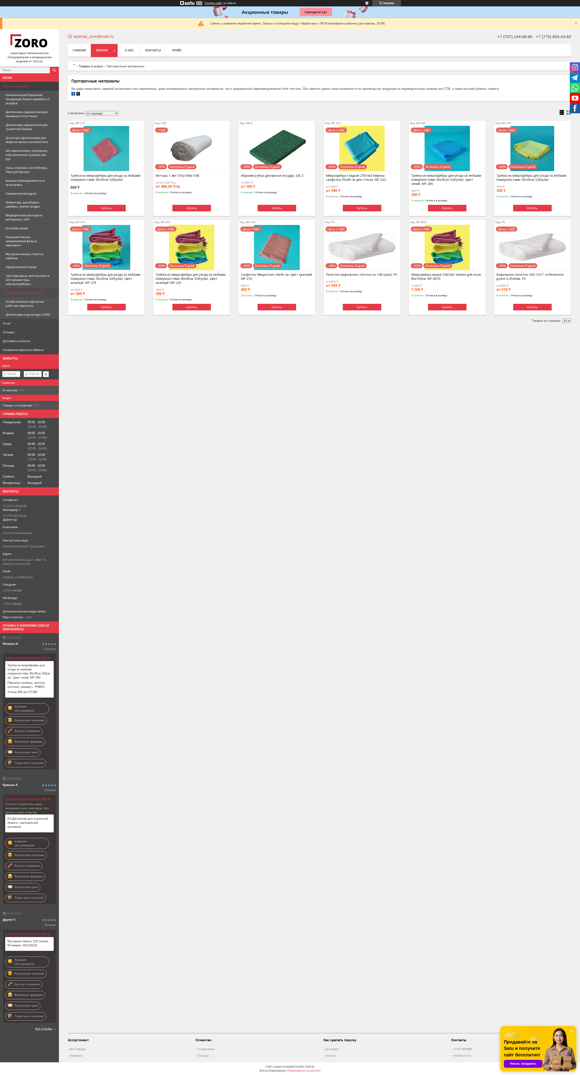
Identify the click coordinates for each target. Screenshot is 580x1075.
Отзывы (8, 332)
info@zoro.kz (462, 1055)
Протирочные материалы (24, 293)
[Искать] (54, 70)
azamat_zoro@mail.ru (18, 577)
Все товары (78, 1049)
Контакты (153, 50)
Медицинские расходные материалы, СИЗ (24, 217)
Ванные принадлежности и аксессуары (25, 183)
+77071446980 (462, 1049)
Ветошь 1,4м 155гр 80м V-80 (177, 176)
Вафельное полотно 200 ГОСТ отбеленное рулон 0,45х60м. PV (530, 277)
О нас (7, 323)
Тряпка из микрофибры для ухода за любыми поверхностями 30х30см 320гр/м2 (105, 178)
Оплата (330, 1055)
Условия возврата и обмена (23, 350)
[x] (78, 94)
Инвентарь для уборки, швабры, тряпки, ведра (23, 204)
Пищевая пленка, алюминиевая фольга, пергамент (22, 241)
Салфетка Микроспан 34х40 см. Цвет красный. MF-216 (276, 277)
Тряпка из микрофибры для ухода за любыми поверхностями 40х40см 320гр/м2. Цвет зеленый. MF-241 (191, 279)
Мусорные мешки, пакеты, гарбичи (25, 256)
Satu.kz (309, 1066)
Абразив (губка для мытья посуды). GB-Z (272, 176)
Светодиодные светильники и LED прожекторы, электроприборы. (28, 280)
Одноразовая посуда (21, 267)
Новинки (76, 1055)
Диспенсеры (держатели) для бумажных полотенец (27, 114)
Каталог (102, 50)
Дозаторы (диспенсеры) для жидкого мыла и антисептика (27, 140)
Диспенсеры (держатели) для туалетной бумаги (27, 127)
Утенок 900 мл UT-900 (22, 692)
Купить (106, 208)
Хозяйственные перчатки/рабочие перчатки (25, 304)
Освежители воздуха (21, 193)
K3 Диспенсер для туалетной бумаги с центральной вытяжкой (27, 823)
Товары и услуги (91, 66)
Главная (79, 50)
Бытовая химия (17, 228)
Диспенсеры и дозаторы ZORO (28, 314)
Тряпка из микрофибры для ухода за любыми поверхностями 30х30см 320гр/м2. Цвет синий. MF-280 (28, 671)
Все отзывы (43, 1029)
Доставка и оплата (16, 341)
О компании (206, 1049)
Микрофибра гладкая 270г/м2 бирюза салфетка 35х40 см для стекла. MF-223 (356, 178)
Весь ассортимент (16, 86)
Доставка (332, 1049)
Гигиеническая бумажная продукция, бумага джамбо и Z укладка (28, 99)
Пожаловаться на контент (304, 1070)
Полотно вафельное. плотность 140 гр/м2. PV (361, 275)
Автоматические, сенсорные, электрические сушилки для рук (27, 155)
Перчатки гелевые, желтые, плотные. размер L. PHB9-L (26, 684)
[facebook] (73, 94)
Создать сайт (213, 3)
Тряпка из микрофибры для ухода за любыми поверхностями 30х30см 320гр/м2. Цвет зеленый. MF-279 (105, 279)
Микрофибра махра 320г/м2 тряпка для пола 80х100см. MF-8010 (446, 277)
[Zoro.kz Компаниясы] (29, 42)
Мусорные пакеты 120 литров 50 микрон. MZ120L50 (27, 943)
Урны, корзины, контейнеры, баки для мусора (27, 170)
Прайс (177, 50)
